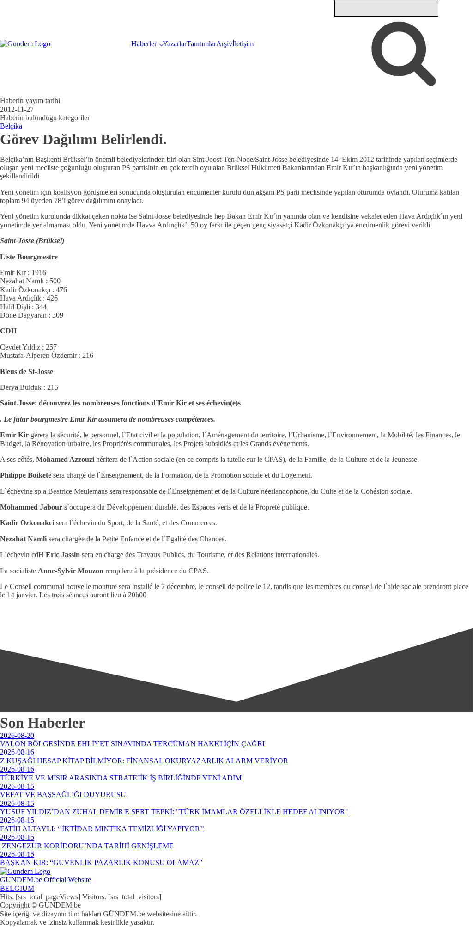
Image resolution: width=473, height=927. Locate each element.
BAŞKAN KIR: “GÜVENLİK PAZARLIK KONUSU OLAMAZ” (101, 862)
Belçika (11, 126)
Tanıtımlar (201, 44)
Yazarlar (175, 44)
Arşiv (224, 44)
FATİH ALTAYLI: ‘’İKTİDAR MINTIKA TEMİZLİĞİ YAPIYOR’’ (102, 829)
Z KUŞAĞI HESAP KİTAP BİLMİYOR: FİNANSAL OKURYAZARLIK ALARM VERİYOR (144, 761)
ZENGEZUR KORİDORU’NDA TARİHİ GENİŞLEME (87, 846)
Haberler (144, 44)
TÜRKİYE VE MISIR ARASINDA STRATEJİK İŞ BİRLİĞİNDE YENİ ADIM (121, 778)
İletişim (243, 44)
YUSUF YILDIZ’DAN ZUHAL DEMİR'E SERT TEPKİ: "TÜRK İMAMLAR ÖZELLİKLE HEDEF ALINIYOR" (174, 812)
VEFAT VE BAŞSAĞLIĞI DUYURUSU (63, 794)
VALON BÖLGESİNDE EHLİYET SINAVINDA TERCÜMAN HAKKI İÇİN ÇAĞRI (132, 744)
